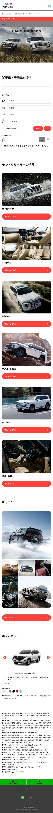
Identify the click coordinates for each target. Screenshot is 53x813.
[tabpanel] (26, 45)
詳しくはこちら (9, 618)
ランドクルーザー (9, 19)
